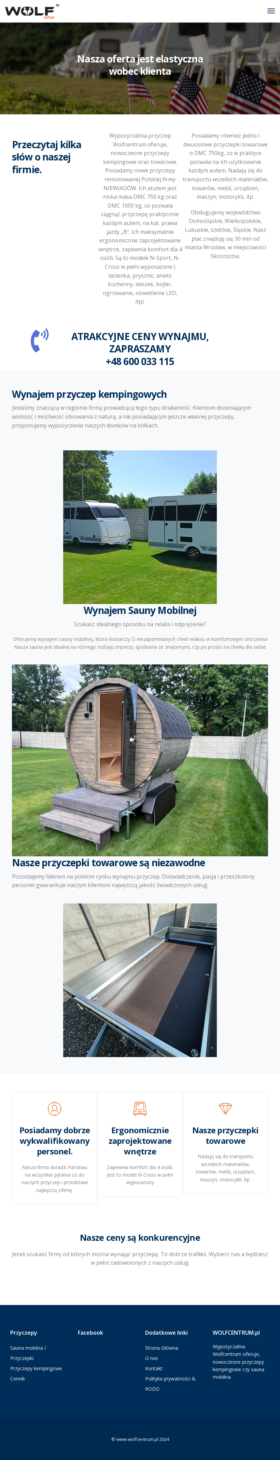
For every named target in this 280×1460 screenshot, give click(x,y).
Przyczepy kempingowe (36, 1368)
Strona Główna (161, 1348)
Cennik (17, 1378)
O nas (151, 1358)
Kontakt (154, 1368)
